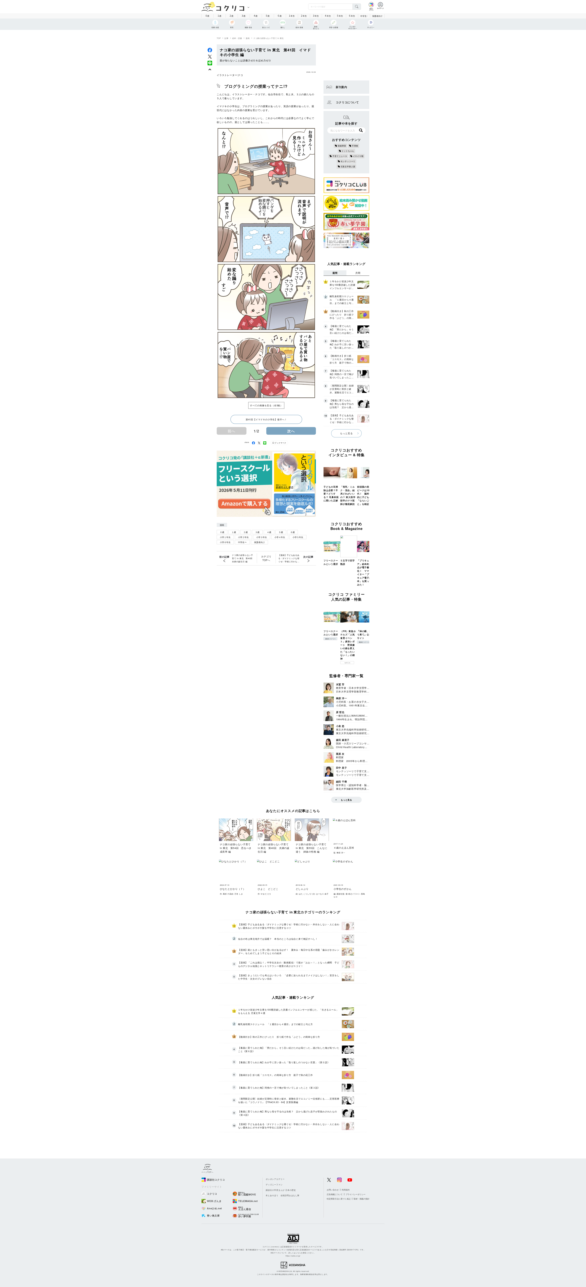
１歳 (234, 532)
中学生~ (364, 16)
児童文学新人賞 (348, 166)
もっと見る (346, 433)
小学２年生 (243, 537)
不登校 (355, 145)
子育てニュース (339, 156)
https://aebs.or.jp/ (293, 1255)
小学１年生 (225, 537)
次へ (291, 430)
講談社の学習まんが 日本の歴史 (281, 1190)
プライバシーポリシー (355, 1194)
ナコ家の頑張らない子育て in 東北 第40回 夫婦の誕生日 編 (243, 558)
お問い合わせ (333, 1189)
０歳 (222, 532)
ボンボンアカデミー (275, 1179)
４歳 (269, 532)
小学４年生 (279, 537)
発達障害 (342, 145)
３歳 (257, 532)
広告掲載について (335, 1194)
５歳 (281, 532)
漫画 (248, 38)
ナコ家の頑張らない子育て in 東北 (268, 38)
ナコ (240, 75)
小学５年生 (298, 537)
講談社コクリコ (330, 639)
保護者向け (377, 16)
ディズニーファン (274, 1184)
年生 (292, 15)
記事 (226, 38)
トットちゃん (348, 150)
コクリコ (347, 663)
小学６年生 (225, 542)
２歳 (245, 532)
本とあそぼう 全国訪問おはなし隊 (282, 1195)
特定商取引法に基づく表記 (339, 1198)
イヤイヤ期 (358, 156)
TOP (219, 38)
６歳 (292, 532)
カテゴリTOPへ (266, 558)
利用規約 (346, 1189)
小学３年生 (261, 537)
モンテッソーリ (348, 161)
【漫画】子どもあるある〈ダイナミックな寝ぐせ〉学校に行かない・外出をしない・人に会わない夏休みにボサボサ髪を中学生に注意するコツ (288, 558)
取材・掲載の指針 (361, 1198)
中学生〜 (242, 542)
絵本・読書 (237, 38)
